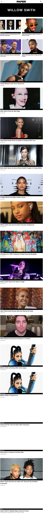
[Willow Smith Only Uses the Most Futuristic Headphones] (21, 211)
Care (2, 81)
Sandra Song (3, 142)
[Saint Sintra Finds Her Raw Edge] (21, 98)
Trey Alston (3, 199)
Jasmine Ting (3, 283)
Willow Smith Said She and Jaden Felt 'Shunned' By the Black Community (18, 482)
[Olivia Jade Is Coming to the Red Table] (21, 439)
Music (24, 53)
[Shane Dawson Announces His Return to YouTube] (21, 325)
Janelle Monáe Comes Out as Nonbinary (12, 83)
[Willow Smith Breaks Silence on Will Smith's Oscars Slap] (10, 46)
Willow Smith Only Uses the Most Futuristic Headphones (17, 225)
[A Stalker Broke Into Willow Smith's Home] (21, 184)
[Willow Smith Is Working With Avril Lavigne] (21, 354)
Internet (2, 336)
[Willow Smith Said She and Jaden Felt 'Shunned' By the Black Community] (21, 468)
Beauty (25, 32)
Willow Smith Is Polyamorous (9, 395)
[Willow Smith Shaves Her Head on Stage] (21, 268)
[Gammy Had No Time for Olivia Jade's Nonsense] (21, 411)
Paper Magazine (3, 226)
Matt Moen (2, 85)
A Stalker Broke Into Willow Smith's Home (12, 197)
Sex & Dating (3, 393)
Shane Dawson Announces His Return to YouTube (15, 338)
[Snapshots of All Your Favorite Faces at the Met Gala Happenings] (10, 25)
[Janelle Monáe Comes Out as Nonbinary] (21, 70)
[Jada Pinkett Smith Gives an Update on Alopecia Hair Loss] (21, 127)
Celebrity (4, 53)
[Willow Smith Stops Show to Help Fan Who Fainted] (32, 46)
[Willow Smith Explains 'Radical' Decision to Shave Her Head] (32, 25)
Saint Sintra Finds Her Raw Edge (10, 111)
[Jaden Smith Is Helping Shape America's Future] (21, 498)
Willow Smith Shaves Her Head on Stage (12, 281)
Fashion (3, 32)
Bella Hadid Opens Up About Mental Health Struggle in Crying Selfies (21, 168)
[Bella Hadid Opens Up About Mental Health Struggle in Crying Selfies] (21, 155)
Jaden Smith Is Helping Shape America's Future (14, 511)
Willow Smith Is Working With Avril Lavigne (13, 368)
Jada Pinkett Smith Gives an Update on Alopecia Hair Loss (17, 140)
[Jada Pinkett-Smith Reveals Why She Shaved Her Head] (21, 298)
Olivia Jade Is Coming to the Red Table (12, 452)
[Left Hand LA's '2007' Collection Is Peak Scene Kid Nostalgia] (21, 241)
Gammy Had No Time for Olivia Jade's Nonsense (14, 424)
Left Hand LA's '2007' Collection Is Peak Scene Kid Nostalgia (18, 254)
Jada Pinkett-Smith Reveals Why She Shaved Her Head (16, 311)
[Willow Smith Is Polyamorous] (21, 382)
